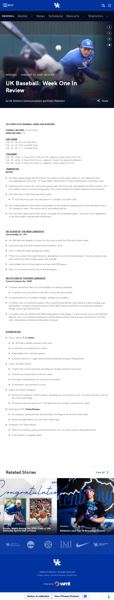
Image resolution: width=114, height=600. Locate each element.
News (41, 16)
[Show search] (103, 5)
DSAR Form (72, 575)
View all (100, 472)
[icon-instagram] (109, 39)
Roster (23, 16)
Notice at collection (38, 596)
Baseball (8, 16)
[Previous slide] (3, 506)
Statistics (95, 16)
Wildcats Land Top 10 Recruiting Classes (82, 531)
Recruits (73, 16)
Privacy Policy (43, 575)
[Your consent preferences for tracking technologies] (109, 597)
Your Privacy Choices (66, 596)
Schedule (56, 16)
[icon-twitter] (109, 33)
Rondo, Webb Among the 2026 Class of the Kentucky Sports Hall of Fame (27, 529)
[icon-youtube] (109, 45)
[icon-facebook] (109, 27)
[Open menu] (109, 5)
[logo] (57, 562)
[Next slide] (111, 506)
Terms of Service (58, 575)
